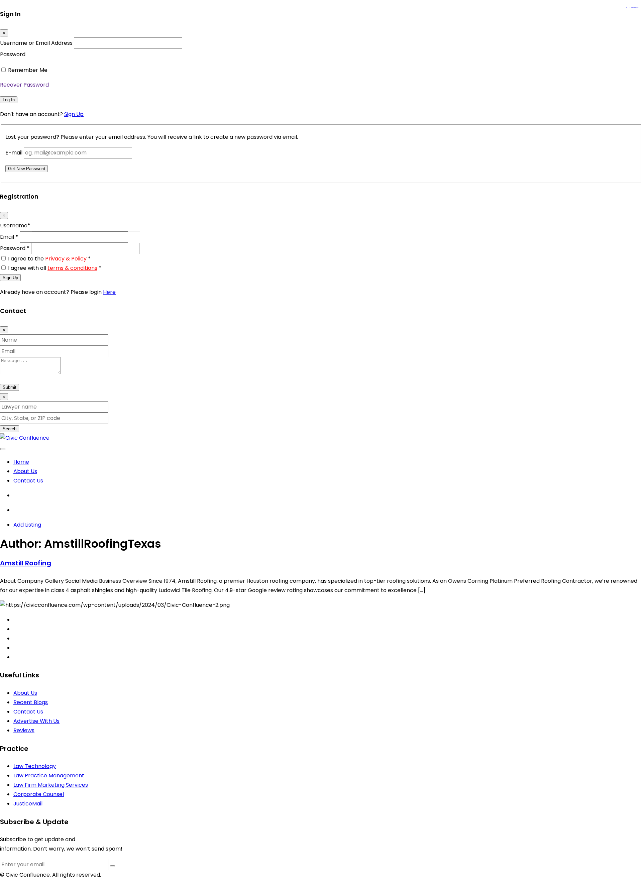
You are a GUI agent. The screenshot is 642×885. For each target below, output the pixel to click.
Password (12, 54)
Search (9, 428)
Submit (9, 387)
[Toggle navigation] (2, 449)
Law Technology (34, 766)
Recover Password (24, 85)
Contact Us (28, 480)
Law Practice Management (48, 775)
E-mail (13, 152)
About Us (25, 471)
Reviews (23, 730)
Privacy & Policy (66, 258)
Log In (9, 99)
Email (9, 237)
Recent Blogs (30, 702)
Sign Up (74, 114)
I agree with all (54, 268)
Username (15, 225)
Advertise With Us (36, 721)
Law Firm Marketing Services (50, 785)
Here (109, 292)
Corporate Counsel (38, 794)
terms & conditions (72, 268)
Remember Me (27, 70)
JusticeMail (27, 803)
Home (21, 462)
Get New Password (26, 168)
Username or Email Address (36, 43)
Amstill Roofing (25, 563)
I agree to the (49, 258)
